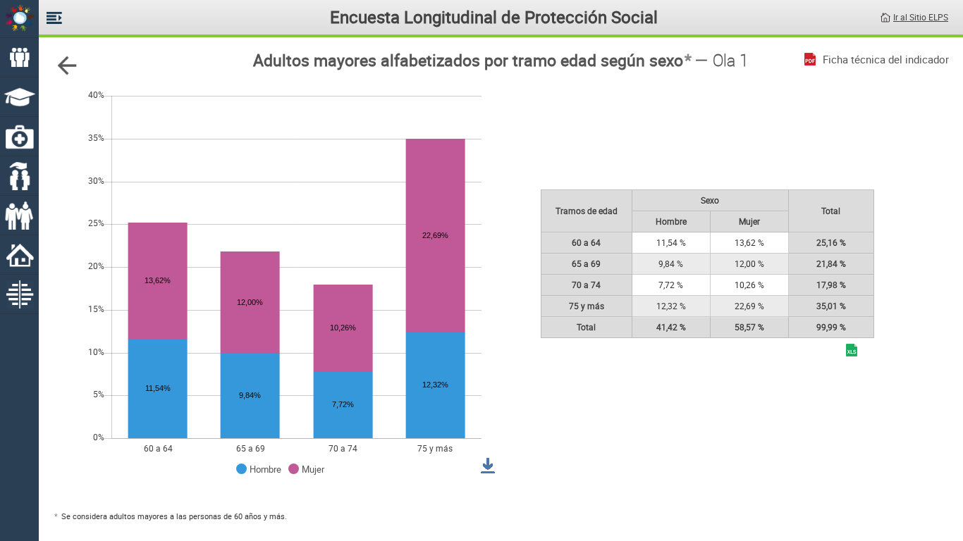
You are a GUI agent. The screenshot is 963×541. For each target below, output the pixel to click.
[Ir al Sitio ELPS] (885, 16)
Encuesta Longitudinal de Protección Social (494, 17)
